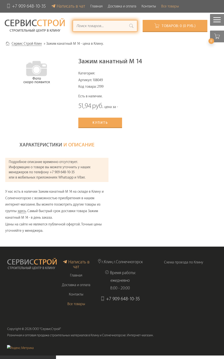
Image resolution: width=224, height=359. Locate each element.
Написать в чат (71, 6)
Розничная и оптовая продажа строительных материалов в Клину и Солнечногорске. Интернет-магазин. (80, 335)
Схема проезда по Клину (183, 262)
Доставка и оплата (122, 6)
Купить (100, 123)
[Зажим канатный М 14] (36, 70)
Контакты (149, 6)
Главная (96, 6)
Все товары (170, 6)
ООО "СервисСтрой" (46, 329)
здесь (22, 211)
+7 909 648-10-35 (29, 6)
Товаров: (179, 26)
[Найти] (131, 26)
